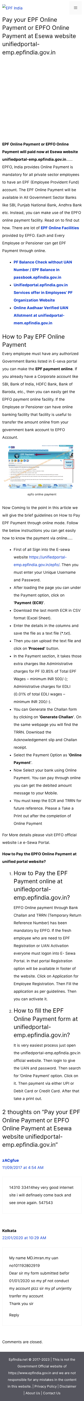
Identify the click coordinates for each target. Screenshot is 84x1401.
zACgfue (10, 1160)
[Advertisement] (42, 98)
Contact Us (51, 1393)
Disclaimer (68, 1386)
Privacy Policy (45, 1386)
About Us (33, 1393)
